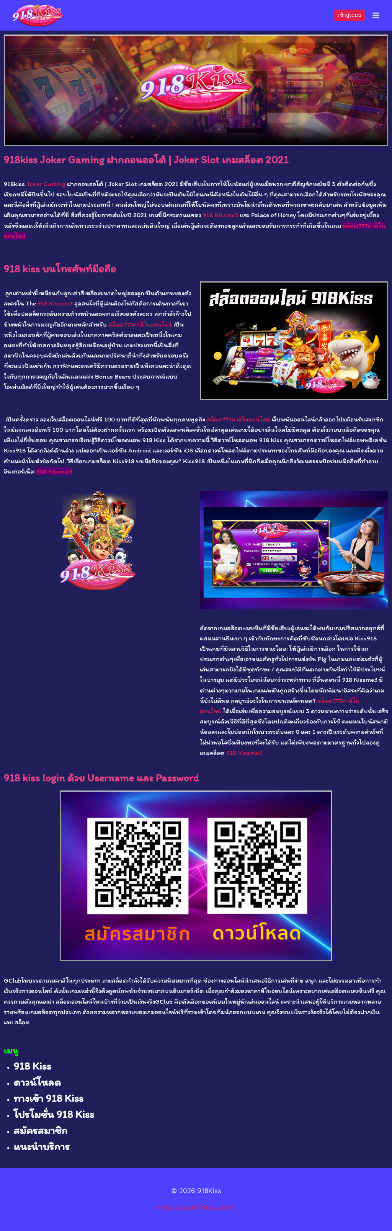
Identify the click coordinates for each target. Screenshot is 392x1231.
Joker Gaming (45, 184)
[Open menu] (376, 15)
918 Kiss (32, 1065)
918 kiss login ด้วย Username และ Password (101, 777)
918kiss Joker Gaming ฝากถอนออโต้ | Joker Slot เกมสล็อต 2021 (146, 159)
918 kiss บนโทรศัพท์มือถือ (60, 268)
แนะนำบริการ (42, 1146)
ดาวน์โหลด (37, 1081)
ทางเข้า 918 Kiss (48, 1097)
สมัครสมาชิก (41, 1129)
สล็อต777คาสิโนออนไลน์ (140, 324)
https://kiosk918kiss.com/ (196, 1207)
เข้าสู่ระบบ (349, 15)
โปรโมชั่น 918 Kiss (54, 1113)
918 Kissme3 (220, 215)
